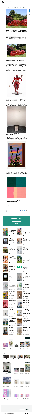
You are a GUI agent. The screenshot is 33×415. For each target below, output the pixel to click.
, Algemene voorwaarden (10, 413)
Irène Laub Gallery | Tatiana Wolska (11, 36)
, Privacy (14, 413)
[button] (29, 9)
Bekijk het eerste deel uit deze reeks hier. (11, 201)
